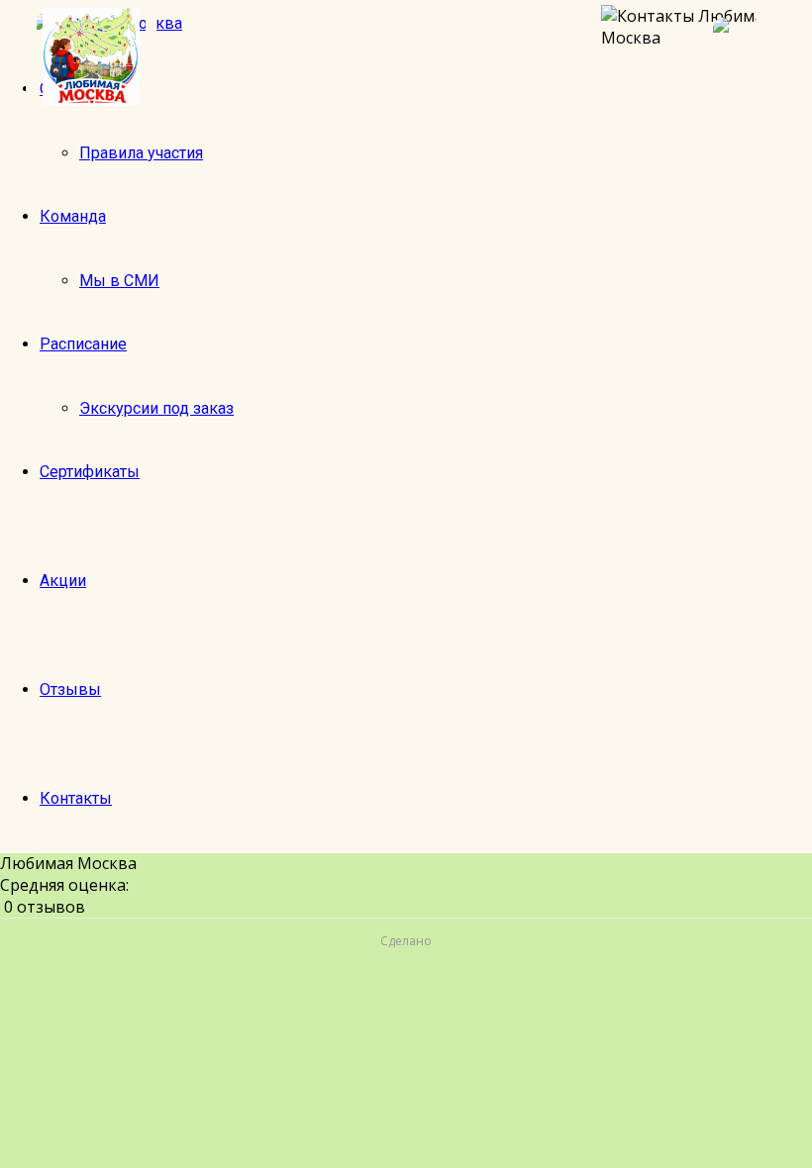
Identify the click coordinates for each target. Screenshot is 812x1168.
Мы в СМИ (119, 280)
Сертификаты (90, 471)
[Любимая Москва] (91, 56)
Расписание (83, 344)
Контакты (76, 798)
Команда (73, 216)
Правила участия (141, 153)
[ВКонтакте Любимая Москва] (752, 56)
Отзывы (70, 689)
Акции (63, 580)
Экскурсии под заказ (156, 408)
